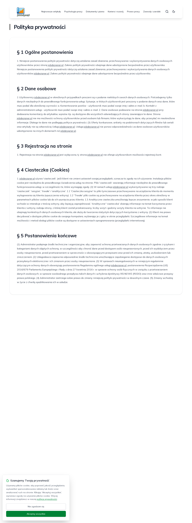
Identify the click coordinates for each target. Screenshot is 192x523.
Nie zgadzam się (36, 506)
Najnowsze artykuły (51, 11)
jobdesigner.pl (55, 65)
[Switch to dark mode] (173, 11)
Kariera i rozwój (115, 11)
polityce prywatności (47, 499)
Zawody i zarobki (151, 11)
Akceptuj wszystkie (36, 514)
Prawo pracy (133, 11)
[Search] (167, 11)
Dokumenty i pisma (95, 11)
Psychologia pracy (73, 11)
